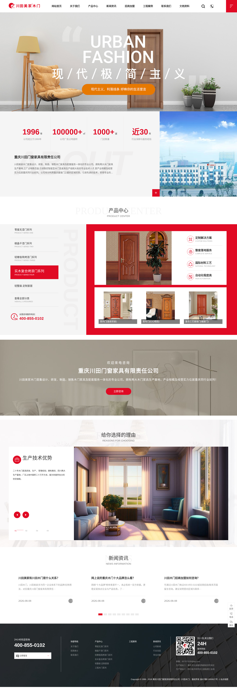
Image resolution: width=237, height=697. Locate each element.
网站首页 (57, 6)
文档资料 (184, 6)
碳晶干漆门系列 (101, 651)
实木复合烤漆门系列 (103, 659)
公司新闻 (157, 646)
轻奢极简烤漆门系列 (103, 655)
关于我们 (75, 6)
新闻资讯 (111, 6)
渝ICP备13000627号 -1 (210, 679)
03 (37, 530)
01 (16, 530)
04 (48, 530)
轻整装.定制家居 (102, 663)
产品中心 (93, 6)
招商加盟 (130, 6)
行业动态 (157, 651)
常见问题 (157, 655)
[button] (17, 515)
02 (26, 530)
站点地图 (224, 679)
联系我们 (166, 6)
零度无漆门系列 (101, 646)
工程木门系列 (100, 668)
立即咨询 (118, 391)
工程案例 (148, 6)
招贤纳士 (74, 651)
